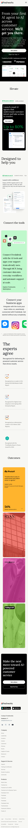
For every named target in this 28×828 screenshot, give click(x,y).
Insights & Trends (5, 751)
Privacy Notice (8, 819)
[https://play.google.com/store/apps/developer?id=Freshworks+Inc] (6, 708)
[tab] (8, 176)
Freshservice (4, 785)
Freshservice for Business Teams (8, 790)
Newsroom (3, 754)
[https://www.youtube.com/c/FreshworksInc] (12, 725)
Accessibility (3, 824)
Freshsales (3, 800)
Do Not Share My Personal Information (9, 821)
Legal (2, 819)
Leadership (3, 735)
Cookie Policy (22, 819)
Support (3, 764)
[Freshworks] (14, 703)
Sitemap (16, 824)
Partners (3, 746)
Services (3, 769)
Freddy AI (3, 811)
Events (2, 748)
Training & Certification (6, 766)
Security (20, 821)
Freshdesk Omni (5, 792)
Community (3, 774)
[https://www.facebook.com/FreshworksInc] (9, 725)
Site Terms (15, 819)
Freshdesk (3, 795)
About (2, 733)
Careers (3, 741)
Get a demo (14, 50)
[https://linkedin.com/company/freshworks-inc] (2, 725)
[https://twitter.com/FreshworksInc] (6, 725)
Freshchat (3, 798)
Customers (3, 743)
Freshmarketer (4, 805)
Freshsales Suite (5, 803)
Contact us (3, 718)
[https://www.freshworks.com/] (7, 3)
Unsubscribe (10, 824)
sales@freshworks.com (6, 720)
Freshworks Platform (6, 808)
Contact (3, 756)
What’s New (4, 782)
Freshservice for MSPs (6, 787)
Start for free (13, 54)
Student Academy (5, 772)
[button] (14, 489)
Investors (3, 738)
